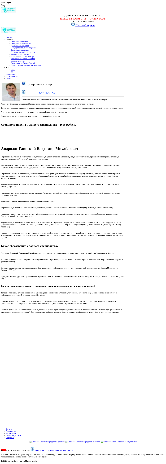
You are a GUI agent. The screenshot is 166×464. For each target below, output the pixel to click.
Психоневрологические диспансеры (26, 65)
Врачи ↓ (9, 78)
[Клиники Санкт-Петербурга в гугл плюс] (119, 442)
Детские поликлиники (20, 46)
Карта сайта (11, 433)
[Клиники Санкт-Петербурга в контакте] (83, 442)
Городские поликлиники (21, 43)
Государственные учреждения (23, 48)
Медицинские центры (20, 54)
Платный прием (85, 25)
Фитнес (9, 429)
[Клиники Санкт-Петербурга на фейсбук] (47, 442)
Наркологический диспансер (23, 52)
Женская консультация (20, 50)
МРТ (13, 70)
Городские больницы (19, 41)
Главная (9, 37)
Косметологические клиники (23, 59)
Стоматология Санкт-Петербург (24, 63)
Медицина (10, 74)
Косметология (11, 76)
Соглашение (11, 431)
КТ (12, 72)
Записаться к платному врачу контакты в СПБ (54, 450)
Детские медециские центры (23, 56)
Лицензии (10, 438)
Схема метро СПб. (13, 435)
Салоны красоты (18, 61)
